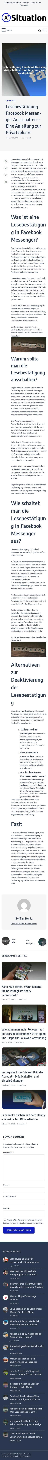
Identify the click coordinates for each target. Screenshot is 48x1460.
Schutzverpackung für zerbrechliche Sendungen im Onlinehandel (24, 1262)
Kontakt (26, 2)
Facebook (11, 101)
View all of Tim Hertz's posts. (24, 923)
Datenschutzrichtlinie (13, 2)
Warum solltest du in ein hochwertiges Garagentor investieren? (23, 1361)
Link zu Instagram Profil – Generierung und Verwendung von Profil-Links (27, 1436)
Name (6, 1185)
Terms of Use (36, 2)
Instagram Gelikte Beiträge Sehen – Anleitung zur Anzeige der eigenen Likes (25, 1424)
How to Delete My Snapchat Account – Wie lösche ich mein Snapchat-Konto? (26, 1374)
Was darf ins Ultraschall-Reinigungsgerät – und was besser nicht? (24, 1274)
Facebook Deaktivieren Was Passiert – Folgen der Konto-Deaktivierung (25, 1399)
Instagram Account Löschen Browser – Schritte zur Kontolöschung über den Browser (27, 1387)
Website (6, 1208)
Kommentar (8, 1152)
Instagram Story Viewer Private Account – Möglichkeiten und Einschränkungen (22, 1076)
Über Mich (24, 5)
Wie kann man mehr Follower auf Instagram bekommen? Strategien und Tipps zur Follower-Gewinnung (24, 1033)
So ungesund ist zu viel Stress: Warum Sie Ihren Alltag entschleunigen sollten (26, 1312)
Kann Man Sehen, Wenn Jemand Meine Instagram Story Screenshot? (21, 991)
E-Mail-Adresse (9, 1196)
